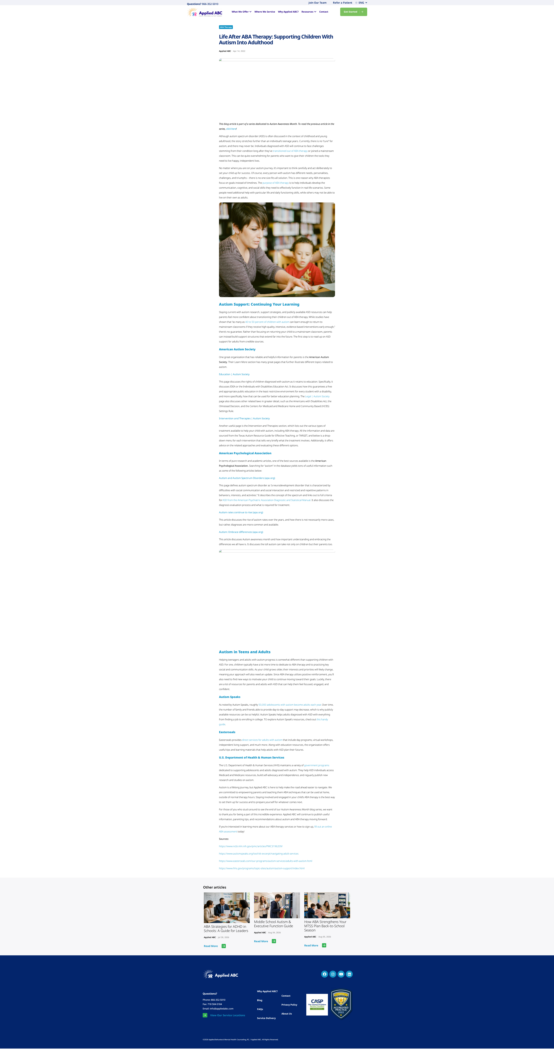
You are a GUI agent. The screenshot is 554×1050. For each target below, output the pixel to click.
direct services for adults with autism (262, 740)
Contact (285, 995)
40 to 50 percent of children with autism (267, 321)
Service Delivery (266, 1018)
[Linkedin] (349, 974)
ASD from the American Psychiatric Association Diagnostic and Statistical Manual (266, 500)
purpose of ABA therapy (276, 182)
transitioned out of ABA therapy (290, 151)
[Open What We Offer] (250, 11)
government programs (316, 765)
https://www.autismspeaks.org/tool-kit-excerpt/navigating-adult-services (258, 853)
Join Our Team (317, 2)
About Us (286, 1013)
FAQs (260, 1009)
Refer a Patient (342, 2)
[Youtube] (341, 974)
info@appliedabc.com (221, 1008)
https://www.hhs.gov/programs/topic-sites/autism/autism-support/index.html (262, 868)
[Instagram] (332, 974)
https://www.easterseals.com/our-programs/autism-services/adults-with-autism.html (265, 861)
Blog (259, 1000)
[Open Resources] (315, 11)
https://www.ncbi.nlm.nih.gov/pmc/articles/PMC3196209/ (251, 846)
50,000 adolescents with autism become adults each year (290, 704)
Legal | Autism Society (317, 396)
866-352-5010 (209, 4)
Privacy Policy (289, 1004)
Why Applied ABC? (267, 991)
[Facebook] (324, 974)
